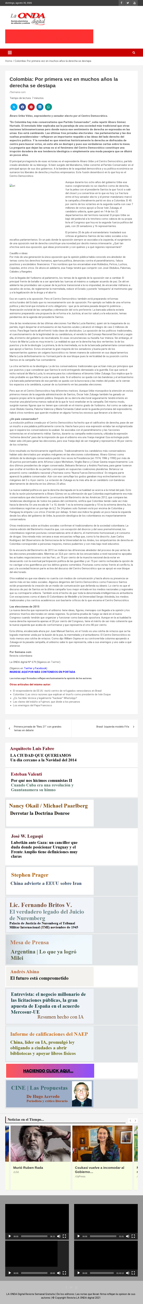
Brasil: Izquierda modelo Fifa (112, 726)
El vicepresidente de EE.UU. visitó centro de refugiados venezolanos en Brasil (57, 690)
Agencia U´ (82, 1176)
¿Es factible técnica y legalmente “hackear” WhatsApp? (45, 698)
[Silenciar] (59, 1236)
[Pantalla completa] (64, 1236)
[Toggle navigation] (9, 53)
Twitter (55, 662)
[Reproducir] (10, 1236)
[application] (37, 1222)
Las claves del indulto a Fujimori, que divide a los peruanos (46, 701)
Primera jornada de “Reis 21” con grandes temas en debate (37, 728)
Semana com (18, 92)
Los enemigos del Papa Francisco (32, 705)
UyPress (19, 1176)
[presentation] (130, 1120)
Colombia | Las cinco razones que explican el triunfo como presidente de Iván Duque (62, 694)
